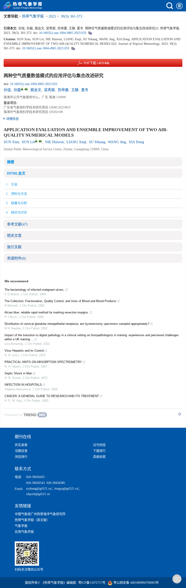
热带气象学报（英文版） (32, 520)
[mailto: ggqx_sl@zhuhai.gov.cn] (40, 141)
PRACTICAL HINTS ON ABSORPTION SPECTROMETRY (43, 362)
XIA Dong (136, 142)
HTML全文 (16, 173)
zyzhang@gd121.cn (38, 488)
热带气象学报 (33, 16)
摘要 (10, 162)
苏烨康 (63, 90)
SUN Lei (28, 142)
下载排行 (99, 451)
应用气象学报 (24, 531)
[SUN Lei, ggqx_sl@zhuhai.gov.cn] (36, 141)
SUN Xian (11, 142)
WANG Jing (117, 142)
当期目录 (21, 451)
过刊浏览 (99, 445)
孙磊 (17, 90)
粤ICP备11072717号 (91, 582)
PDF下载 (96, 63)
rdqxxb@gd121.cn (38, 494)
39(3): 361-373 (71, 16)
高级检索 (99, 456)
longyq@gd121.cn (66, 488)
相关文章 (14, 236)
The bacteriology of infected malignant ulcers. (34, 289)
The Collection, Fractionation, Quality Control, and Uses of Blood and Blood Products (60, 301)
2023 (52, 16)
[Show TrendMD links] (179, 414)
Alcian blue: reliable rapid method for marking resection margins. (47, 312)
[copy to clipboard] (73, 48)
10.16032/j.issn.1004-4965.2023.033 (62, 33)
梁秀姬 (49, 90)
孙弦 (7, 90)
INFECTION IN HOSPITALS (23, 384)
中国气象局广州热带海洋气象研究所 (40, 514)
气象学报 (21, 526)
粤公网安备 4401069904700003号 (136, 582)
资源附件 (16, 258)
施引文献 (14, 247)
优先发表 (21, 445)
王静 (74, 90)
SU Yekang (97, 142)
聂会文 (35, 90)
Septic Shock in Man (18, 373)
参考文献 (17, 224)
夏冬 (84, 90)
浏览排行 (21, 456)
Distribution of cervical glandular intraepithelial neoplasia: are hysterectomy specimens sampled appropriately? (77, 323)
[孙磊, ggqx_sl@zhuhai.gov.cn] (22, 89)
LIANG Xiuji (76, 142)
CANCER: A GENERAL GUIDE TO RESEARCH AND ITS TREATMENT (52, 396)
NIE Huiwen (54, 142)
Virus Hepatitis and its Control (24, 350)
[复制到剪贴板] (90, 33)
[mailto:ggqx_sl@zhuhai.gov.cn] (26, 89)
